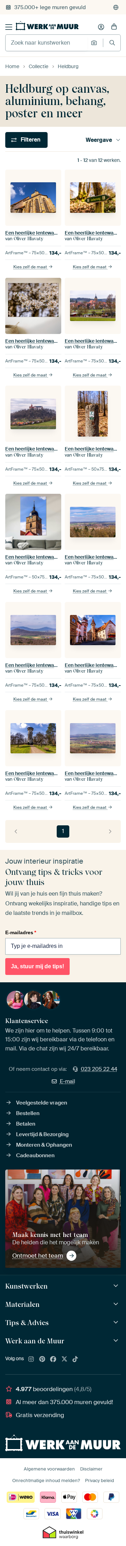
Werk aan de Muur (34, 1341)
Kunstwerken (26, 1286)
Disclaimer (91, 1469)
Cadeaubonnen (35, 1155)
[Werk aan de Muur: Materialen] (117, 1304)
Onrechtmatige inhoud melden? (46, 1480)
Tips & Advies (27, 1322)
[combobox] (46, 43)
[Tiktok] (75, 1359)
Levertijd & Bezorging (42, 1134)
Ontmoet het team (37, 1255)
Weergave (99, 140)
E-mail (67, 1081)
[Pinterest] (42, 1359)
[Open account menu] (101, 27)
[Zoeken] (112, 43)
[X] (64, 1359)
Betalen (25, 1123)
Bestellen (28, 1113)
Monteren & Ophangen (44, 1144)
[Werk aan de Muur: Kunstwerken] (117, 1286)
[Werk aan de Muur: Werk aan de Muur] (117, 1340)
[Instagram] (31, 1359)
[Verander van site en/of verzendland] (116, 7)
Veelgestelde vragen (41, 1102)
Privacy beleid (99, 1480)
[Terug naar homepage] (47, 25)
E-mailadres (20, 932)
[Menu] (9, 27)
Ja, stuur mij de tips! (37, 966)
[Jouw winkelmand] (114, 27)
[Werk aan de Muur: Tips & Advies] (117, 1322)
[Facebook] (53, 1359)
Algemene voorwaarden (49, 1469)
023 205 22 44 (99, 1069)
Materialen (22, 1304)
